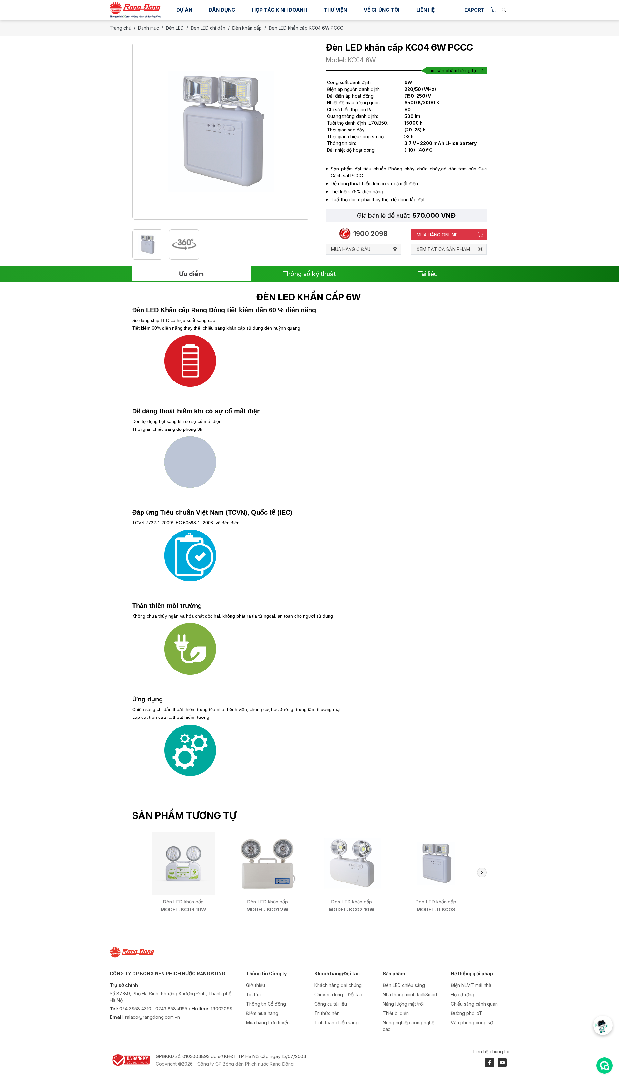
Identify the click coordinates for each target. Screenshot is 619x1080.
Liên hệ (425, 10)
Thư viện (335, 10)
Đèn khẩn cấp (247, 28)
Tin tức (253, 994)
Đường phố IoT (466, 1013)
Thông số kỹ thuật (309, 274)
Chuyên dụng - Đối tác (338, 994)
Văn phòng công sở (472, 1022)
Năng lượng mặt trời (403, 1004)
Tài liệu (427, 274)
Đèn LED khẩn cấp (183, 902)
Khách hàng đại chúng (338, 985)
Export (474, 10)
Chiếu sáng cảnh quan (474, 1004)
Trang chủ (120, 28)
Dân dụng (222, 10)
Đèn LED (175, 28)
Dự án (184, 10)
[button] (482, 872)
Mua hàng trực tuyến (268, 1022)
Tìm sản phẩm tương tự (452, 70)
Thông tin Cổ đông (266, 1004)
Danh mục (148, 28)
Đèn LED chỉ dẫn (208, 28)
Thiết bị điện (396, 1013)
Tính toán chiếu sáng (336, 1022)
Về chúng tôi (381, 10)
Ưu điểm (191, 274)
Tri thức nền (326, 1013)
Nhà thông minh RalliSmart (410, 994)
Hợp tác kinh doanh (279, 10)
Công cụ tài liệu (330, 1004)
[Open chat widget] (604, 1065)
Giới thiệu (255, 985)
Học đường (462, 994)
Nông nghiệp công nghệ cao (408, 1026)
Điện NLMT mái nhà (471, 985)
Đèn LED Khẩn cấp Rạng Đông (178, 309)
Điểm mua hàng (262, 1013)
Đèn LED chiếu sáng (404, 985)
